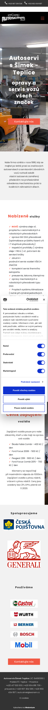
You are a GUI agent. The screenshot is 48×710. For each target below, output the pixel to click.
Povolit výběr (24, 399)
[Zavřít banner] (44, 300)
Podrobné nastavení (30, 382)
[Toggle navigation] (42, 18)
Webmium (30, 707)
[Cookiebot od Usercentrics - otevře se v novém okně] (28, 299)
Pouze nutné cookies (24, 408)
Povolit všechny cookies (24, 390)
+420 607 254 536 (24, 689)
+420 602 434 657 (35, 4)
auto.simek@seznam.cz (29, 692)
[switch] (41, 354)
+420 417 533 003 (14, 685)
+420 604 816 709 (32, 685)
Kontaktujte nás (24, 121)
